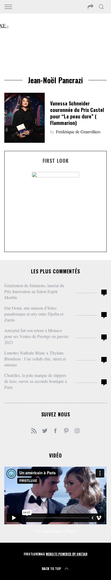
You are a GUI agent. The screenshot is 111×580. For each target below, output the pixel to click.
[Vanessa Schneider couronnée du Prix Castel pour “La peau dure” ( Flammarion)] (24, 118)
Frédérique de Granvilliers (78, 131)
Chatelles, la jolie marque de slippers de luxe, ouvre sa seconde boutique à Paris (35, 381)
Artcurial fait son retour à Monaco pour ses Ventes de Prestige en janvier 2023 (36, 336)
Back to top (51, 568)
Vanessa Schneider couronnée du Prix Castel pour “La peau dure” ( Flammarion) (77, 113)
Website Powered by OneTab (66, 554)
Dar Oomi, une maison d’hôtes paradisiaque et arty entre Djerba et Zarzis (33, 314)
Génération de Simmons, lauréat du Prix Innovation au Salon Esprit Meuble (34, 291)
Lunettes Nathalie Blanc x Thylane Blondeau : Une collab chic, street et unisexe (35, 358)
